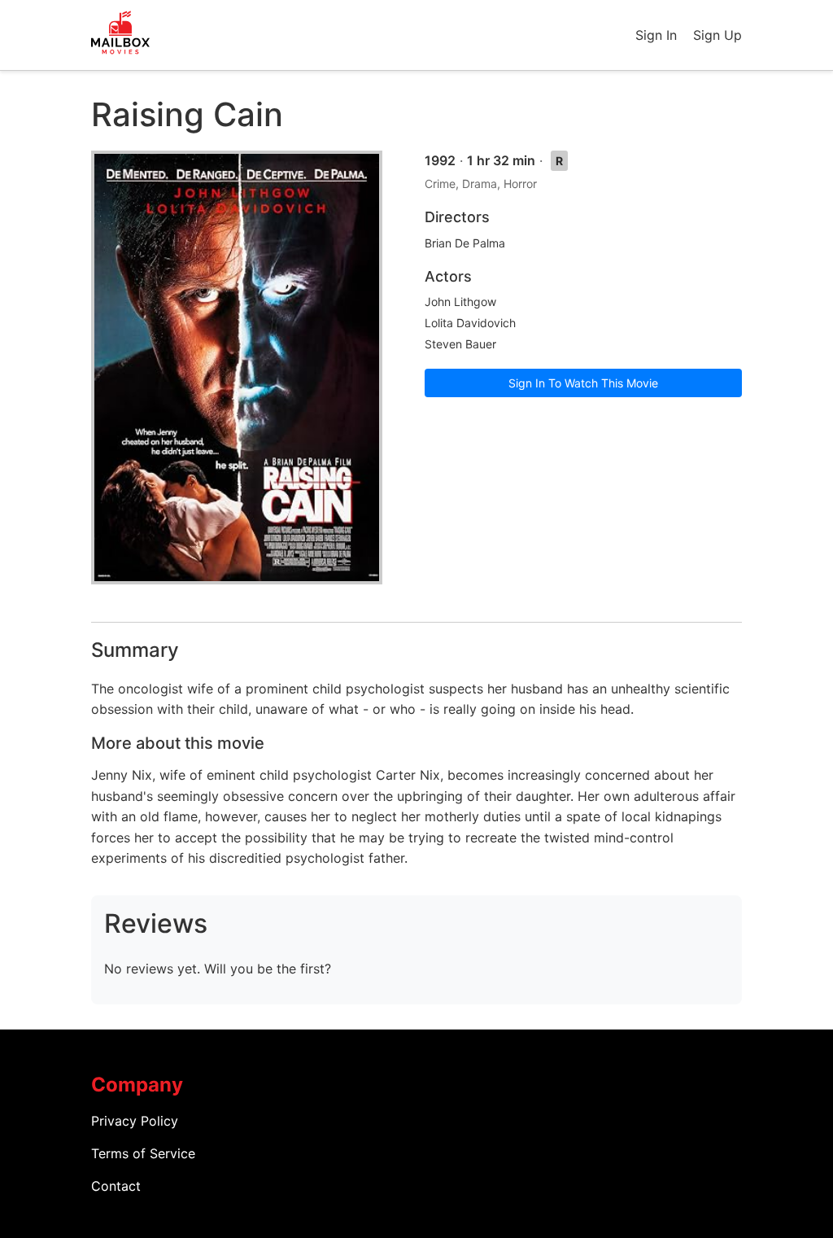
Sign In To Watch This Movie (583, 383)
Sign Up (717, 35)
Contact (116, 1186)
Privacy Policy (134, 1121)
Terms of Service (143, 1153)
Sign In (656, 35)
